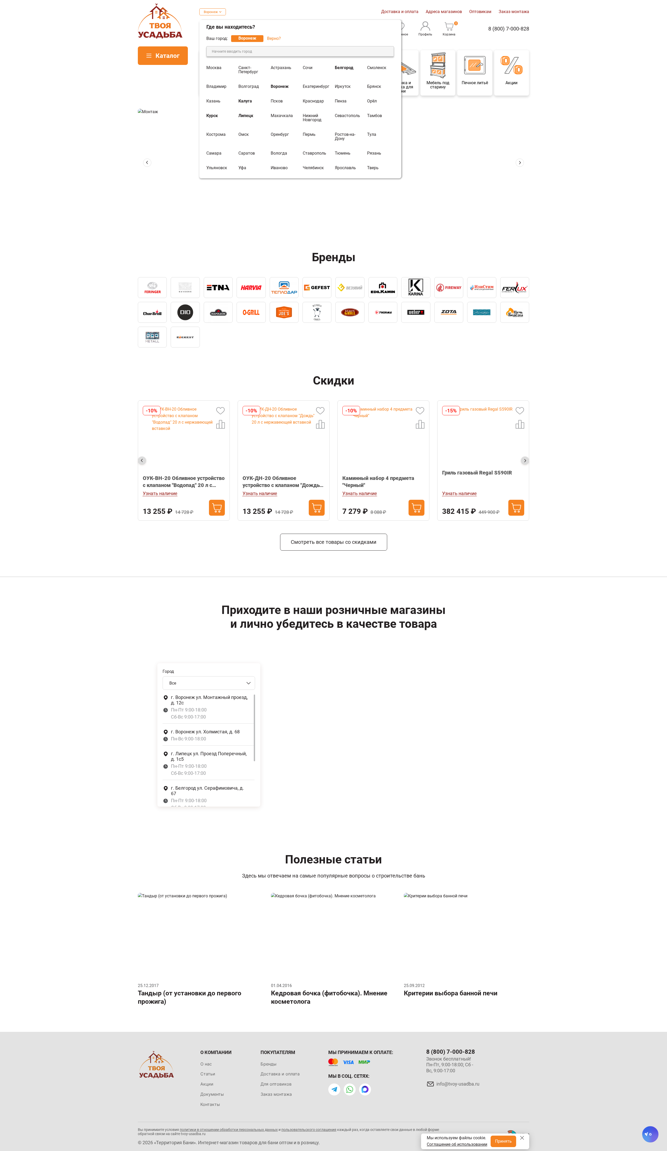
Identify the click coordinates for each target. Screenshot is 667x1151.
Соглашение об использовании (457, 1144)
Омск (243, 134)
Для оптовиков (276, 1084)
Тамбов (374, 116)
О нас (206, 1064)
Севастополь (347, 116)
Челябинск (313, 168)
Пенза (341, 101)
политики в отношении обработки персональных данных (229, 1130)
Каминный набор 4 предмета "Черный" (278, 481)
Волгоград (248, 86)
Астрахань (281, 68)
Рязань (374, 153)
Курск (212, 116)
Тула (371, 134)
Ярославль (345, 168)
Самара (213, 153)
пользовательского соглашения (308, 1130)
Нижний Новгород (312, 118)
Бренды (268, 1064)
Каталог (168, 55)
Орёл (372, 101)
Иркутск (343, 86)
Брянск (374, 86)
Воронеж (211, 12)
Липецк (245, 116)
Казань (213, 101)
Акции (206, 1084)
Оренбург (280, 134)
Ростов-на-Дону (345, 136)
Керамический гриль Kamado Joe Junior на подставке (482, 481)
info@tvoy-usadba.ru (457, 1084)
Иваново (279, 168)
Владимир (216, 86)
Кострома (216, 134)
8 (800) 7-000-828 (508, 29)
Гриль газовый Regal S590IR (377, 473)
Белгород (344, 68)
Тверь (373, 168)
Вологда (279, 153)
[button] (324, 210)
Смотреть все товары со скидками (333, 542)
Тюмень (342, 153)
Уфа (242, 168)
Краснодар (313, 101)
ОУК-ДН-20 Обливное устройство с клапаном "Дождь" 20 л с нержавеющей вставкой (182, 482)
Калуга (245, 101)
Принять (503, 1141)
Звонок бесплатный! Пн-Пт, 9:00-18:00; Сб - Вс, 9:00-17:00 (449, 1064)
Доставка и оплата (399, 11)
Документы (212, 1094)
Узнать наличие (160, 493)
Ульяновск (216, 168)
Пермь (309, 134)
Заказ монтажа (514, 11)
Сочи (307, 68)
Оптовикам (480, 11)
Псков (277, 101)
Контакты (210, 1104)
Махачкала (282, 116)
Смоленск (376, 68)
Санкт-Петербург (248, 70)
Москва (213, 68)
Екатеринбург (316, 86)
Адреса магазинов (444, 11)
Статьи (207, 1073)
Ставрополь (314, 153)
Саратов (246, 153)
